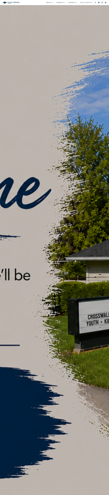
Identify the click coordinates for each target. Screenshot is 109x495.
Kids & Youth (85, 2)
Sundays (59, 2)
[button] (50, 2)
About (48, 2)
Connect (71, 2)
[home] (11, 2)
